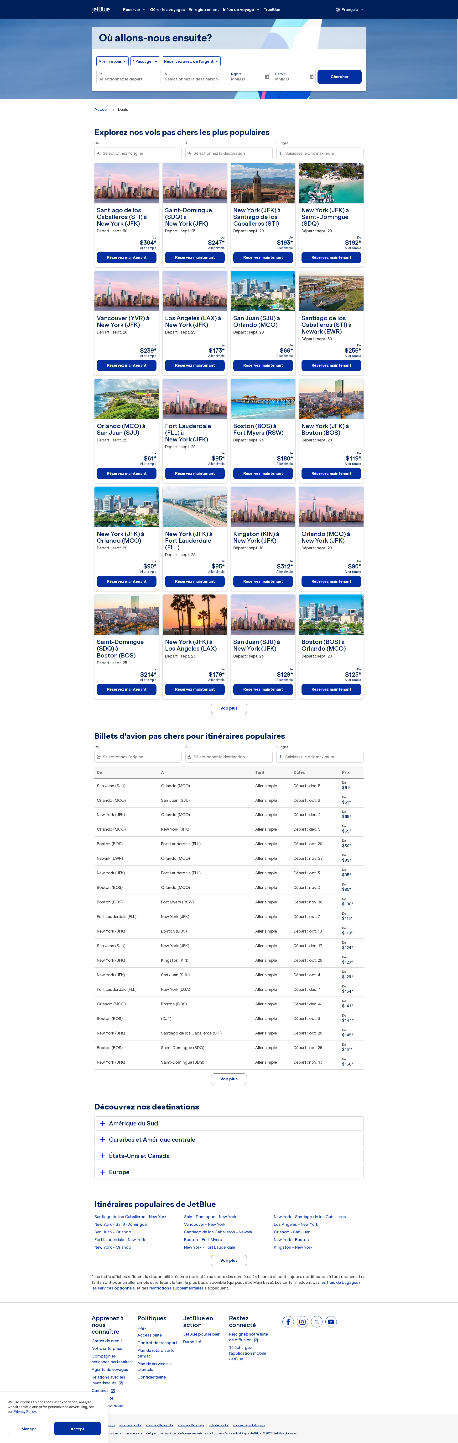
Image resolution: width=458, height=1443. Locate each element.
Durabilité (192, 1341)
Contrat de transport (157, 1342)
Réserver (135, 9)
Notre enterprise (107, 1348)
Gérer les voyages (167, 9)
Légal (142, 1327)
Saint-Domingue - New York (210, 1216)
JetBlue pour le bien (201, 1334)
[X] (317, 1321)
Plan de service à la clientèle (154, 1366)
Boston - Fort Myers (203, 1239)
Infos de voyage (241, 9)
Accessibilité (149, 1335)
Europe (119, 1172)
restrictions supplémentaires (176, 1288)
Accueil (101, 109)
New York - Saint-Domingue (120, 1224)
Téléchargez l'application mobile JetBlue (247, 1353)
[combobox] (129, 79)
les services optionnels (113, 1288)
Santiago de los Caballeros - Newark (218, 1232)
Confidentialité (151, 1377)
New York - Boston (291, 1239)
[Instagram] (302, 1321)
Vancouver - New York (204, 1224)
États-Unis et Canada (139, 1156)
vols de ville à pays (191, 1425)
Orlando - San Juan (292, 1232)
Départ (236, 74)
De (101, 74)
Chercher (340, 76)
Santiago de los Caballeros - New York (130, 1216)
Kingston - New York (293, 1247)
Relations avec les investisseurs (108, 1380)
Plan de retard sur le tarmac (155, 1353)
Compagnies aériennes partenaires (112, 1359)
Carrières (103, 1390)
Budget (282, 143)
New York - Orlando (112, 1247)
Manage (28, 1429)
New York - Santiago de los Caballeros (310, 1216)
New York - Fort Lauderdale (209, 1247)
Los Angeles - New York (296, 1224)
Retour (280, 74)
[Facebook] (288, 1321)
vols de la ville (219, 1425)
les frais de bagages (339, 1282)
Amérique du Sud (133, 1123)
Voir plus (229, 1260)
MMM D (238, 79)
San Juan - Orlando (112, 1232)
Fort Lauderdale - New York (119, 1239)
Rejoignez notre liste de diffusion (248, 1337)
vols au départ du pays (249, 1425)
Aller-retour (110, 61)
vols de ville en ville (159, 1425)
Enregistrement (204, 9)
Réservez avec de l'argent (189, 61)
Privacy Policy (25, 1412)
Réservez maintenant (127, 257)
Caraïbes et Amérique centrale (152, 1139)
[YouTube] (331, 1321)
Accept (77, 1429)
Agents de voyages (110, 1369)
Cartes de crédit (107, 1340)
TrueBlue (272, 9)
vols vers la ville (130, 1425)
